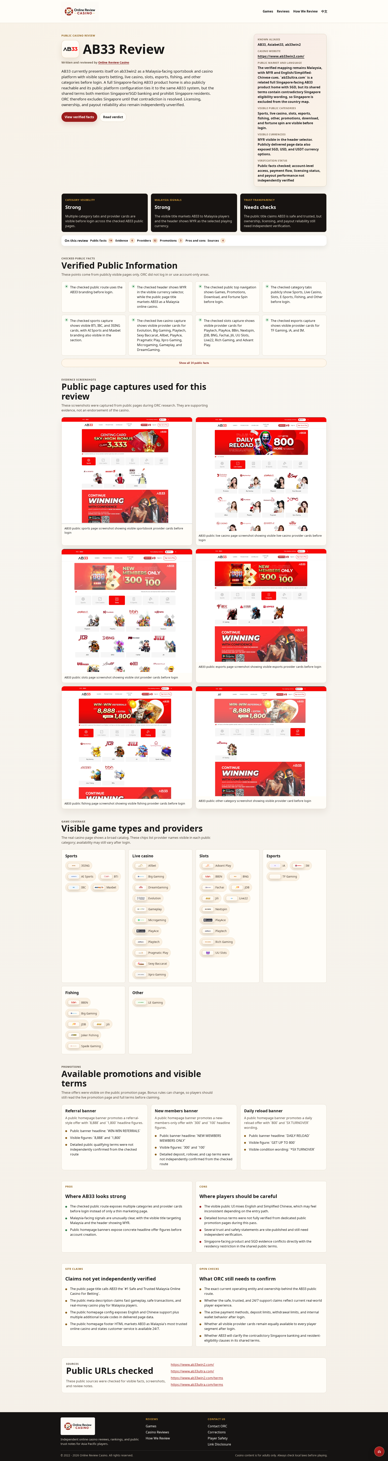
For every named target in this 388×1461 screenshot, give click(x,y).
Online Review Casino (113, 62)
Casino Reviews (157, 1432)
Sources (216, 240)
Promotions (170, 240)
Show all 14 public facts (194, 362)
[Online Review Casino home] (80, 11)
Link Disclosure (219, 1444)
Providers (146, 240)
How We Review (305, 11)
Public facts (101, 240)
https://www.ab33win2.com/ (281, 56)
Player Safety (218, 1438)
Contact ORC (217, 1426)
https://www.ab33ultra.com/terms (197, 1384)
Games (268, 11)
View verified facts (79, 117)
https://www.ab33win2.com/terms (197, 1378)
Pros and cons (196, 240)
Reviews (283, 11)
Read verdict (113, 117)
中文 (324, 11)
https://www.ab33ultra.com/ (192, 1371)
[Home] (379, 1451)
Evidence (124, 240)
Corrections (217, 1432)
